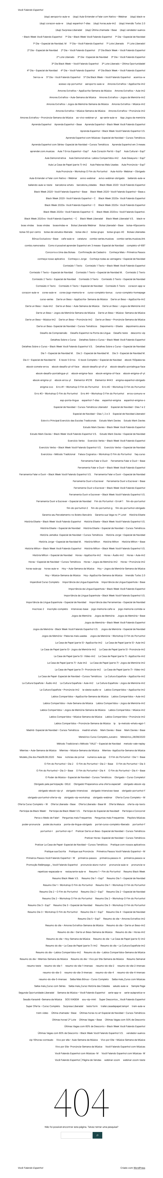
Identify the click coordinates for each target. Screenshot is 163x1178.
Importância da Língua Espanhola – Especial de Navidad (56, 602)
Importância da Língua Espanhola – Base (123, 582)
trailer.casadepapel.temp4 (115, 1006)
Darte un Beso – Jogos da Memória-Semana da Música (65, 312)
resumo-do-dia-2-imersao (131, 965)
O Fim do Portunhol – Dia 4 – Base (126, 770)
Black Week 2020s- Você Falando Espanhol (122, 198)
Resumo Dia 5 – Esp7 (89, 918)
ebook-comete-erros (37, 366)
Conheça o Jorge (77, 259)
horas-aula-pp (33, 568)
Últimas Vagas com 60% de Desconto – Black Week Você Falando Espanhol (104, 1026)
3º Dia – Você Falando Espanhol (128, 57)
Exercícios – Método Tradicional (58, 454)
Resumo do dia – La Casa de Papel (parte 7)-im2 (71, 945)
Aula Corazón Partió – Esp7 (106, 151)
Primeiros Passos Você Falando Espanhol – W (50, 858)
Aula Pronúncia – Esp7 (133, 164)
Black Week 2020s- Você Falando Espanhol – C (70, 205)
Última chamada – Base (63, 1013)
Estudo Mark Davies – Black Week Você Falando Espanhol (114, 427)
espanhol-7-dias (90, 400)
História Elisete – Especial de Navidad (60, 528)
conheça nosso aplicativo (51, 259)
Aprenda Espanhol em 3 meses (128, 144)
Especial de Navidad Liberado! (129, 413)
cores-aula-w (49, 292)
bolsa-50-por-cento (30, 232)
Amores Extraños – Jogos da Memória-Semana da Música (77, 104)
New (59, 757)
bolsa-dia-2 (82, 232)
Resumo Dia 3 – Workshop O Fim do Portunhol (120, 905)
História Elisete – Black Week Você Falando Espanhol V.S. (114, 521)
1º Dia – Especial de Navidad (130, 36)
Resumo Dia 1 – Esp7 (93, 878)
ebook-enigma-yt (42, 380)
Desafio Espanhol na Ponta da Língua (90, 333)
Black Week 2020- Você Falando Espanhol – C (71, 198)
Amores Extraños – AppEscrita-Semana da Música (85, 90)
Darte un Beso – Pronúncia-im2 (75, 319)
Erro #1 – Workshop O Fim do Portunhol (77, 387)
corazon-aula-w (30, 292)
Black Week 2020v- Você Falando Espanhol (121, 205)
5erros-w (38, 77)
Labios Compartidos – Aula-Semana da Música (68, 703)
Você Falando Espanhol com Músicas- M (76, 1053)
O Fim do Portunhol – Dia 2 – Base (94, 763)
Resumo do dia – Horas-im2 (130, 932)
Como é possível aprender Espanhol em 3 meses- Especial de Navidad (86, 245)
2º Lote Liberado (65, 57)
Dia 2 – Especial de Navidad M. (92, 353)
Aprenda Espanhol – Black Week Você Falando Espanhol (115, 124)
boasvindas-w (60, 225)
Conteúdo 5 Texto (115, 286)
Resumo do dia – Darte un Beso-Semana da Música (85, 932)
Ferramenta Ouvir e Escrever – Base (126, 481)
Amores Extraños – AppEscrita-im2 (126, 84)
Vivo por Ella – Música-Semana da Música (123, 1040)
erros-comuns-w (136, 393)
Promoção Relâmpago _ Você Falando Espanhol (52, 864)
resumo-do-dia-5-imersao (53, 979)
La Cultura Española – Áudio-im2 (39, 683)
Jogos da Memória (81, 615)
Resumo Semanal (136, 959)
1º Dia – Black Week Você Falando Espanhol (88, 36)
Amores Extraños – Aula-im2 (130, 90)
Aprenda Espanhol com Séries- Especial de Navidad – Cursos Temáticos (70, 144)
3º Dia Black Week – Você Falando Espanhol (75, 63)
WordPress (139, 1168)
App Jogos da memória (132, 117)
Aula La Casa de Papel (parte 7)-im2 (67, 164)
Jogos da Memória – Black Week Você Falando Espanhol (115, 622)
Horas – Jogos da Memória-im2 (101, 562)
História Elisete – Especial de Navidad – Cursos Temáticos (114, 528)
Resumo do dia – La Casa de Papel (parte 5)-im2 (119, 939)
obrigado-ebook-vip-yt (50, 790)
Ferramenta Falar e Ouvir (94, 461)
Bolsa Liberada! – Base (111, 225)
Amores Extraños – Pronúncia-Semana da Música (46, 117)
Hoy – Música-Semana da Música (62, 575)
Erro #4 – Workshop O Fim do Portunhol (102, 393)
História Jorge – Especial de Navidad (125, 535)
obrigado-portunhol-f (133, 790)
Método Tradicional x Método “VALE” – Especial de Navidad (89, 743)
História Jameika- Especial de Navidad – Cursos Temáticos (71, 535)
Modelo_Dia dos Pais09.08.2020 (36, 757)
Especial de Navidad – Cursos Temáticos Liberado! (81, 407)
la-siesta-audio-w (91, 689)
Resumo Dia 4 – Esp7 (92, 912)
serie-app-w (114, 992)
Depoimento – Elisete (111, 326)
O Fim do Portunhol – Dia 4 (90, 770)
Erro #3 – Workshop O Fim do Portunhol (56, 393)
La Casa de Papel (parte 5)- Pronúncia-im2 (122, 649)
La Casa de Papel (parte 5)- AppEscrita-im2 (78, 642)
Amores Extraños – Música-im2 (128, 104)
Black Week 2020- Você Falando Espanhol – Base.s (117, 191)
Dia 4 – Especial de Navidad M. (39, 360)
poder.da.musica (52, 824)
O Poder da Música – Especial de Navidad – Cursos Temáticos (78, 777)
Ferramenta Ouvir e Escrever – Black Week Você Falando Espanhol (109, 488)
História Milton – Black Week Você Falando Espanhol (53, 548)
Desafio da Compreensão (53, 333)
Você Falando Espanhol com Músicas (125, 1046)
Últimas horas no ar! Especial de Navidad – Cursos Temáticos (112, 1013)
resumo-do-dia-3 (52, 972)
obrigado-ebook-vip (134, 784)
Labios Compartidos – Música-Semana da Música (75, 716)
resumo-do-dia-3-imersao (78, 972)
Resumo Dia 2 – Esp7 (92, 891)
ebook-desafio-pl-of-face (65, 366)
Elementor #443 (104, 380)
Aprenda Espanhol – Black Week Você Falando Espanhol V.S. (112, 131)
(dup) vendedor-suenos (132, 30)
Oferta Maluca (116, 804)
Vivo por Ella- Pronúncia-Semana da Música (78, 1046)
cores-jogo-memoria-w (72, 292)
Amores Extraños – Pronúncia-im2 (126, 111)
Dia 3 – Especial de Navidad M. (128, 353)
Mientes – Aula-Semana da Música (38, 750)
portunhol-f (139, 824)
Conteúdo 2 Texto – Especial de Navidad (54, 279)
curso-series (46, 299)
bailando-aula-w (136, 178)
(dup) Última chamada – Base (101, 30)
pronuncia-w (138, 864)
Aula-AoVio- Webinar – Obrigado (127, 171)
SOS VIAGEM (72, 999)
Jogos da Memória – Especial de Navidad (123, 629)
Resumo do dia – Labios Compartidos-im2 (58, 952)
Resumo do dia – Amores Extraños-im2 (124, 918)
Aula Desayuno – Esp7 (133, 158)
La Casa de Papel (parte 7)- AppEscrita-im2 (121, 656)
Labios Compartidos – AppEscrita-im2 (124, 689)
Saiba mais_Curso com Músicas (128, 979)
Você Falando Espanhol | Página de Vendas (78, 1060)
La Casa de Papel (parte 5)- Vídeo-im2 (74, 656)
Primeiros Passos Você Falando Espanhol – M (121, 851)
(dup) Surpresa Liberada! (69, 30)
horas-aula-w (51, 568)
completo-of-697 (136, 245)
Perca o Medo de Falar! (46, 817)
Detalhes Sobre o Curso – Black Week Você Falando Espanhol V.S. (57, 346)
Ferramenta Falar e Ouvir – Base (128, 461)
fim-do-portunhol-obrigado (130, 508)
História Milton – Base (133, 541)
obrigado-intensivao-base (105, 790)
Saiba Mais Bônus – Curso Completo (89, 979)
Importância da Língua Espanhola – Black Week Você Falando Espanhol (107, 589)
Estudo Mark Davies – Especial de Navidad (122, 434)
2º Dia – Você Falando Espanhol (78, 50)
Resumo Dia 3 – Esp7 (39, 905)
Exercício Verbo (76, 440)
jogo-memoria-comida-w (131, 609)
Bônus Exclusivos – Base (45, 238)
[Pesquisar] (97, 1135)
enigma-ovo (46, 387)
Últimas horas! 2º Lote (64, 1019)
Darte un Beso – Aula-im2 (39, 306)
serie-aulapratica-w (134, 992)
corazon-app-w (136, 286)
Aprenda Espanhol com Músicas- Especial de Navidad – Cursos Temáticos (105, 137)
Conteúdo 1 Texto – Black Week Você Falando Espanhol (115, 265)
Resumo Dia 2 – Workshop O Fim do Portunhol (67, 898)
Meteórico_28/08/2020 (132, 737)
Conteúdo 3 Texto (88, 279)
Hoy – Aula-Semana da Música (78, 568)
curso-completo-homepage (130, 292)
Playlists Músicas (136, 817)
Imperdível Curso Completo (44, 582)
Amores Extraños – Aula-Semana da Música (72, 97)
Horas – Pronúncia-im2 (133, 562)
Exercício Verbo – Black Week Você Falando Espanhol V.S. (70, 447)
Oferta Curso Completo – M (130, 797)
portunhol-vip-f (64, 831)
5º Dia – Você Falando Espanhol (63, 77)
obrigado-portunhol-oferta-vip (44, 797)
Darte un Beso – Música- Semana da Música (121, 312)
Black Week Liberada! (91, 218)
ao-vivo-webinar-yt (86, 117)
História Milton (92, 541)
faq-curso (140, 454)
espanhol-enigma (111, 400)
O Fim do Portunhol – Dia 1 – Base (127, 757)
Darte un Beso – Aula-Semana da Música (77, 306)
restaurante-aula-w (75, 871)
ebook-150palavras (135, 360)
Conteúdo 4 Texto (46, 286)
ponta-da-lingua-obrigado (78, 824)
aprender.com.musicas (42, 151)
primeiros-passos (87, 858)
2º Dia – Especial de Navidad (42, 50)
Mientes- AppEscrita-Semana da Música (123, 750)
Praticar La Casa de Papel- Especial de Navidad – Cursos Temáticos (71, 844)
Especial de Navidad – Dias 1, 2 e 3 (91, 413)
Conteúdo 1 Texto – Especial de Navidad (51, 272)
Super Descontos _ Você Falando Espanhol (122, 999)
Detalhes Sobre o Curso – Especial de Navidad (120, 346)
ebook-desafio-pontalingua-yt (52, 373)
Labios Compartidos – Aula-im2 (128, 696)
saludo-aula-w (120, 986)
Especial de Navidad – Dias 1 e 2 (128, 407)
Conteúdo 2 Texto (135, 272)
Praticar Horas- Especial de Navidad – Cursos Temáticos (115, 838)
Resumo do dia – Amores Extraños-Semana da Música (74, 925)
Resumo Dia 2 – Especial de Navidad (125, 891)
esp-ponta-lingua (69, 400)
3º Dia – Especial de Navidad (92, 57)
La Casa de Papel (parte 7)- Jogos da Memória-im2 (117, 662)
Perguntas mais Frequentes (77, 817)
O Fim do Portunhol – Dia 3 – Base (54, 770)
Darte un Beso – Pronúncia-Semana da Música (120, 319)
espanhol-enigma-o (134, 400)
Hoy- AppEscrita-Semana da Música (103, 575)
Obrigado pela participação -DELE (52, 784)
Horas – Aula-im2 (136, 555)
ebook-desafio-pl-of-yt (94, 366)
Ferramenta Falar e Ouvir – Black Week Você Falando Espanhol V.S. (55, 474)
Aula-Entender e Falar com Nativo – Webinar (53, 178)
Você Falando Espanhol (30, 10)
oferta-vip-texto (136, 804)
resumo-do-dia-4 (104, 972)
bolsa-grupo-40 (115, 232)
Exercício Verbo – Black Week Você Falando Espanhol (116, 440)
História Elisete (137, 514)
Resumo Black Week (134, 871)
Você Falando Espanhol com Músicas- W (123, 1053)
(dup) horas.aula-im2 (104, 23)
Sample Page (138, 986)
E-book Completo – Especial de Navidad (100, 360)
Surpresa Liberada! (73, 1006)
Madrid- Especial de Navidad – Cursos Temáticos (52, 730)
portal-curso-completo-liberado (112, 824)
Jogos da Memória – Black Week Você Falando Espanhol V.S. (65, 629)
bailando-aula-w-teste (40, 185)
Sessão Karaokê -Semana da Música (42, 999)
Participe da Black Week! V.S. (64, 811)
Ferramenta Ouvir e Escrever (88, 481)
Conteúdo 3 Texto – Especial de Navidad (123, 279)
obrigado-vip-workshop (77, 797)
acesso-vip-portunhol (70, 84)
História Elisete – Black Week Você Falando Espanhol (52, 521)
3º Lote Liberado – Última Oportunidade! (123, 63)
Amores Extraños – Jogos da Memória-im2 (122, 97)
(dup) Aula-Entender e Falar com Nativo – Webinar (100, 16)
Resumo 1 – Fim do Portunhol (104, 871)
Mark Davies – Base (110, 730)
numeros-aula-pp (96, 757)
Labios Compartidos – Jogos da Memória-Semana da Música (72, 710)
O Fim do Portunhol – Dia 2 (58, 763)
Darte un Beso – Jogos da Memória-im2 (123, 306)
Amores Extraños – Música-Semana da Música (80, 111)
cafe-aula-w (67, 238)
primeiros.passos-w (134, 858)
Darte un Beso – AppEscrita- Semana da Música (82, 299)
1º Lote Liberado (115, 43)
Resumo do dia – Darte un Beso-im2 (125, 925)
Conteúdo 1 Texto (72, 265)
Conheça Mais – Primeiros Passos (127, 252)
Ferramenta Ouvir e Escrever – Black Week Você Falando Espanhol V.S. (107, 494)
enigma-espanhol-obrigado (130, 380)
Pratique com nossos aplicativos (128, 844)
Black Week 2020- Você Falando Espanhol (122, 185)
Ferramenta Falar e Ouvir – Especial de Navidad (119, 474)
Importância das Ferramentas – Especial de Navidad (117, 602)
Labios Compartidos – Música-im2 (126, 710)
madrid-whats (89, 730)
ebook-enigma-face (82, 373)
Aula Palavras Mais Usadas (104, 164)
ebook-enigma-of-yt (134, 373)
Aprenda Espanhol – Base (68, 124)
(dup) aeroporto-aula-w (57, 16)
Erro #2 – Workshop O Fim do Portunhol (123, 387)
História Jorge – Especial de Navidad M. (60, 541)
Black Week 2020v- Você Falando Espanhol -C (69, 212)
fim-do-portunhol (135, 501)
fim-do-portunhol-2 (77, 508)
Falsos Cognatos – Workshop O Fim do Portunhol (105, 454)
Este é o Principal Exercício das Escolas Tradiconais (68, 420)
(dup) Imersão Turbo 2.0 (132, 23)
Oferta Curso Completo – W (33, 804)
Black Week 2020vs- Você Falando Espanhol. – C (50, 218)
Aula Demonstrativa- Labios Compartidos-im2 (94, 158)
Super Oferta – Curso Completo (43, 1006)
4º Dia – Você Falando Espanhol (78, 70)
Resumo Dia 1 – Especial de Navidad (126, 878)
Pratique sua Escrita (55, 851)
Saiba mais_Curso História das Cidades (89, 986)
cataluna (82, 238)
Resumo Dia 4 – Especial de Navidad (125, 912)
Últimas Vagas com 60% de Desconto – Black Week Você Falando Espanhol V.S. (80, 1033)
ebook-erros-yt (63, 380)
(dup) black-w (137, 16)
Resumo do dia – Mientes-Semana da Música (44, 959)
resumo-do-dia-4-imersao (131, 972)
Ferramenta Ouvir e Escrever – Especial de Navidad (63, 501)
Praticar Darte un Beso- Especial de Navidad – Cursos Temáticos (110, 831)
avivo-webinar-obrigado (112, 178)
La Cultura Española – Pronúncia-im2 (59, 689)
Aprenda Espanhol (41, 124)
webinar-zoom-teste (134, 1060)
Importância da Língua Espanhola (80, 582)
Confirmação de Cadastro (92, 252)
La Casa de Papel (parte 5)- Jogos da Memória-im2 (68, 649)
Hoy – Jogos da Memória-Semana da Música (121, 568)
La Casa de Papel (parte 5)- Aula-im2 (125, 642)
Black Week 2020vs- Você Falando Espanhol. (121, 212)
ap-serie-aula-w (108, 117)
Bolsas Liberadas (136, 232)
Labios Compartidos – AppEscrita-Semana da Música (79, 696)
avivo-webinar (88, 178)
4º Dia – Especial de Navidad (42, 70)
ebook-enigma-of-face (108, 373)
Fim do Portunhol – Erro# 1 (108, 501)
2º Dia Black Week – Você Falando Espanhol (121, 50)
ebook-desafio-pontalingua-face (127, 366)
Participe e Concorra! (133, 811)
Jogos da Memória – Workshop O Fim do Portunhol (117, 636)
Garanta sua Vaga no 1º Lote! (110, 514)
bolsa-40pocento (135, 225)
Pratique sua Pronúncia (81, 851)
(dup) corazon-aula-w (51, 23)
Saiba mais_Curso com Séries (49, 986)
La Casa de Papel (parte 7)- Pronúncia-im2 (78, 669)
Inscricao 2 (38, 609)
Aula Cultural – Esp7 (134, 151)
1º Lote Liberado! (136, 43)
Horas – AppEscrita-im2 (88, 555)
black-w (141, 218)
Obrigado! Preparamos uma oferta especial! (97, 784)
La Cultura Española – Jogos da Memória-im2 (120, 683)
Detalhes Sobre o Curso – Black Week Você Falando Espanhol (112, 339)
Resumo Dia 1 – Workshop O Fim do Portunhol (68, 885)
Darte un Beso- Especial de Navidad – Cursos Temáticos (67, 326)
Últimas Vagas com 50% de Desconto (125, 1019)
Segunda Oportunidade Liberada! (36, 992)
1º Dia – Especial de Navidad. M (49, 43)
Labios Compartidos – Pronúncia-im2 (125, 716)
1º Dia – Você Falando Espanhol (86, 43)
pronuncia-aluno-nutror (93, 864)
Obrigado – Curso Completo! (129, 777)
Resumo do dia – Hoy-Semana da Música (68, 939)
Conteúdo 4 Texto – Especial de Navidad (81, 286)
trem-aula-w (138, 1006)
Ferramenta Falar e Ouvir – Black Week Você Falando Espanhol (111, 467)
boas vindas (27, 225)
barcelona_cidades (87, 185)
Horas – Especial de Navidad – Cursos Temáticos (55, 562)
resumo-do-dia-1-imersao (79, 965)
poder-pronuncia (31, 824)
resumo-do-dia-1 (53, 965)
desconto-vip (138, 333)
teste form (92, 1006)
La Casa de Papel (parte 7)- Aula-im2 (67, 662)
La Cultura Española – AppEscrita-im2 (125, 676)
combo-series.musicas (102, 238)
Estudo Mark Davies (110, 420)
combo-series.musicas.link (131, 238)
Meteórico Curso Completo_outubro (98, 737)
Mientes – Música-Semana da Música (79, 750)
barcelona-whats (64, 185)
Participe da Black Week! (33, 811)
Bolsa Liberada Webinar (83, 225)
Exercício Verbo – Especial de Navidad (124, 447)
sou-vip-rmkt (89, 999)
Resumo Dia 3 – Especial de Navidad (72, 905)
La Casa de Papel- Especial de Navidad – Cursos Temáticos (70, 676)
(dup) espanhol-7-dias (78, 23)
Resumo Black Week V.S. (65, 878)
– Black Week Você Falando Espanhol (42, 36)
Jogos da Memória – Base (131, 615)
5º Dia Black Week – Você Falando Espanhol (107, 77)
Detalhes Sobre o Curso (63, 339)
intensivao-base (79, 609)
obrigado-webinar (102, 797)
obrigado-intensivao (77, 790)
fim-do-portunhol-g (101, 508)
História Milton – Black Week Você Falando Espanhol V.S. (114, 548)
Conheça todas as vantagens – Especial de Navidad (117, 259)
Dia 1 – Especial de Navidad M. (57, 353)
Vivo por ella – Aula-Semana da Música (77, 1040)
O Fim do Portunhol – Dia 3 (130, 763)
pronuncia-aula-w (118, 864)
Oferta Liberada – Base (63, 804)
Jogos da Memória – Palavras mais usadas (64, 636)
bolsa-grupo (97, 232)
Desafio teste (120, 333)
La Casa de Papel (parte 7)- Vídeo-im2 (124, 669)
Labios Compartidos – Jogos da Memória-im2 (120, 703)
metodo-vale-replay (134, 743)
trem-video (42, 1013)
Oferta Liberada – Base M (92, 804)
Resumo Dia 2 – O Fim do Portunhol (58, 891)
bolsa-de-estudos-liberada (58, 232)
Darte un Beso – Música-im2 (40, 319)
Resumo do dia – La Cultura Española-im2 (122, 945)
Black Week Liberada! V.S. (120, 218)
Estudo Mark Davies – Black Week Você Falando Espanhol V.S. (63, 434)
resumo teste (34, 965)
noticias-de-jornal (74, 757)
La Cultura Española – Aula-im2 (76, 683)
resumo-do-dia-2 (105, 965)
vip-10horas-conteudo (41, 1040)
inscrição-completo (57, 609)
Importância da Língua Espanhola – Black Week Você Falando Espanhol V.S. (104, 595)
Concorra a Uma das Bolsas (60, 252)
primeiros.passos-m (110, 858)
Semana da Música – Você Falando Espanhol (81, 992)
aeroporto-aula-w (94, 84)
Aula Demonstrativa (55, 158)
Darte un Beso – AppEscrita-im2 (128, 299)
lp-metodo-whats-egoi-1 (132, 723)
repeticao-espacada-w (50, 871)
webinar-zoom (112, 1060)
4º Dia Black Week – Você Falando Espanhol (121, 70)
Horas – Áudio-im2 (114, 555)
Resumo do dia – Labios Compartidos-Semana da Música (114, 952)
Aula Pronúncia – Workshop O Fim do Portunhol (81, 171)
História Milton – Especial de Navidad (52, 555)
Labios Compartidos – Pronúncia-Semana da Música (82, 723)
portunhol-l (46, 831)
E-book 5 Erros (67, 360)
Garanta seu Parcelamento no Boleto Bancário (67, 514)
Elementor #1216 (83, 380)
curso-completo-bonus (100, 292)
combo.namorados (35, 245)
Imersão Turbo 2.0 (135, 575)
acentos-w (139, 77)
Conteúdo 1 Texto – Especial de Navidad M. (99, 272)
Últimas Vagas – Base (90, 1019)
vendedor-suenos (135, 1033)
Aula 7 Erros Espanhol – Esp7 (73, 151)
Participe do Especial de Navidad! (101, 811)
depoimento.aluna (135, 326)
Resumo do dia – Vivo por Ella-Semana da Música (97, 959)
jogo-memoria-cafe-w (103, 609)
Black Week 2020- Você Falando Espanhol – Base (60, 191)
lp (115, 723)
